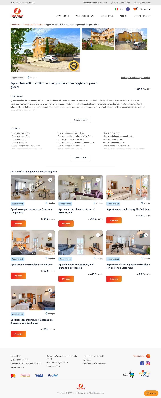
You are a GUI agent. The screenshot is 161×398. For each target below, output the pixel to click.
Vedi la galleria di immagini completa (135, 77)
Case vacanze (106, 16)
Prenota (18, 223)
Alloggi (124, 16)
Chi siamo (86, 360)
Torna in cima (138, 356)
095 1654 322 (35, 364)
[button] (32, 198)
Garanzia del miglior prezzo (57, 362)
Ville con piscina (84, 16)
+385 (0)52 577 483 (122, 2)
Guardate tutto (80, 120)
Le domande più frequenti (92, 356)
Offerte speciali (142, 16)
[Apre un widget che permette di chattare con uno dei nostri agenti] (151, 393)
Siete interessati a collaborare (95, 2)
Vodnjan (33, 77)
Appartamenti (63, 16)
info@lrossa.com (143, 2)
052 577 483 (24, 364)
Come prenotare (53, 366)
